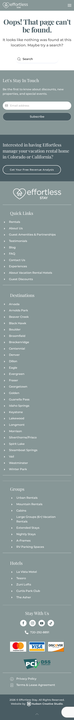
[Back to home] (15, 5)
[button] (69, 5)
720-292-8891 (39, 632)
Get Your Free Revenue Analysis (32, 169)
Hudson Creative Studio (47, 703)
